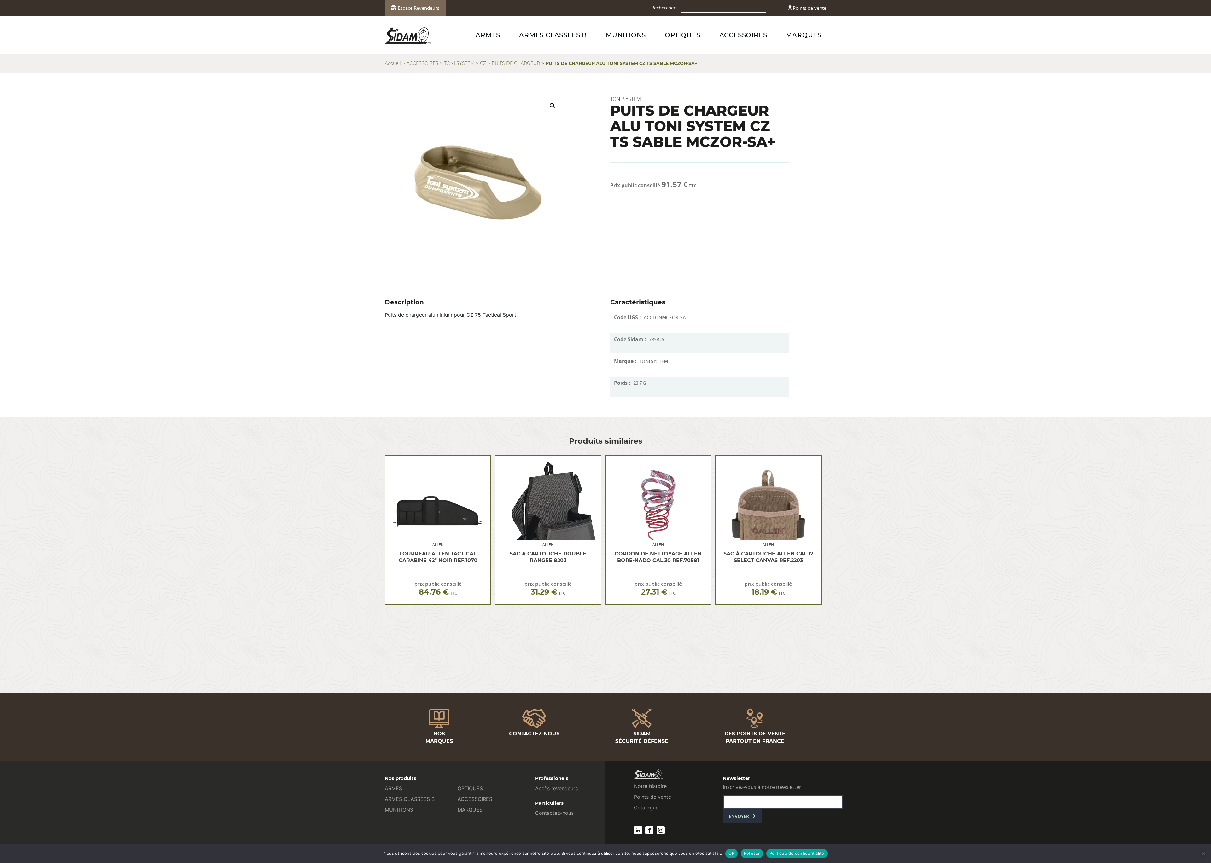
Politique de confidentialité (796, 853)
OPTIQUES (682, 35)
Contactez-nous (554, 813)
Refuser (752, 853)
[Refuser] (1203, 853)
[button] (552, 106)
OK (731, 853)
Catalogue (646, 807)
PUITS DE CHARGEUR (516, 63)
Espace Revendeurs (417, 8)
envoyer (739, 816)
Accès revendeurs (556, 788)
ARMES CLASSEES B (553, 35)
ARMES (488, 35)
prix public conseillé (438, 588)
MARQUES (804, 35)
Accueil (393, 63)
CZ (483, 63)
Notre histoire (650, 786)
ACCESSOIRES (743, 35)
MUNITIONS (626, 35)
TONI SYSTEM (459, 63)
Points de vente (809, 8)
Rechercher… (665, 7)
